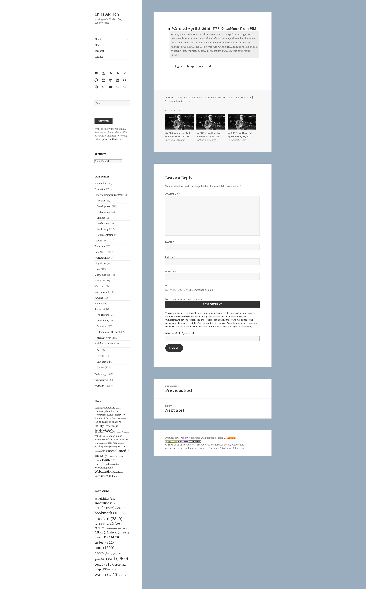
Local (97, 269)
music (122, 440)
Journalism (101, 257)
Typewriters (101, 380)
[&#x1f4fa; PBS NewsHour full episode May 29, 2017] (210, 122)
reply (104, 564)
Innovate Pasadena (121, 432)
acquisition (106, 498)
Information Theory (108, 332)
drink (113, 523)
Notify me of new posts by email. (184, 299)
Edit (99, 350)
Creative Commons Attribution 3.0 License (222, 448)
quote (100, 559)
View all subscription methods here (111, 137)
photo (103, 553)
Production (103, 223)
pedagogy (112, 443)
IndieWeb (100, 252)
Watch (244, 97)
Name (169, 241)
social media (118, 450)
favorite (123, 528)
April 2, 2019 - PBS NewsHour (213, 28)
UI (114, 460)
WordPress (101, 385)
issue (117, 532)
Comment (172, 194)
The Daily (101, 456)
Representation (105, 234)
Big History (103, 314)
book (187, 100)
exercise (113, 528)
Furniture (100, 246)
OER (126, 439)
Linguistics (100, 263)
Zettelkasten (113, 476)
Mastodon (105, 436)
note (104, 547)
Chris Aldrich (107, 14)
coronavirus (100, 414)
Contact (99, 56)
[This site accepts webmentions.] (183, 441)
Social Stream (102, 343)
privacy (105, 446)
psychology (113, 446)
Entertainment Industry (108, 194)
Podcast (99, 297)
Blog (97, 45)
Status (171, 97)
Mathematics (102, 274)
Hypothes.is (111, 426)
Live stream (103, 361)
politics (98, 446)
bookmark (109, 512)
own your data (101, 443)
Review (99, 303)
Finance (101, 217)
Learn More (245, 326)
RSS (104, 451)
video (112, 570)
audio (120, 508)
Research (100, 50)
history (99, 426)
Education (100, 189)
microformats (101, 439)
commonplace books (106, 411)
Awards (101, 200)
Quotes (100, 367)
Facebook (100, 421)
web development (104, 467)
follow (103, 532)
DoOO (119, 418)
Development (104, 206)
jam (99, 537)
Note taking (101, 292)
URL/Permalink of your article (180, 333)
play (117, 553)
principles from (215, 437)
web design (114, 464)
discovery (120, 414)
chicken (100, 524)
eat (101, 528)
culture (111, 414)
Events (100, 356)
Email (170, 256)
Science (99, 309)
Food (97, 240)
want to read (102, 464)
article (105, 507)
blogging (110, 407)
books (118, 408)
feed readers (113, 421)
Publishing (103, 229)
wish (122, 575)
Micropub (113, 439)
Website (170, 271)
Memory (99, 280)
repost (120, 564)
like (111, 537)
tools (98, 460)
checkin (108, 518)
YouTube (100, 476)
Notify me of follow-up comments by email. (190, 289)
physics (121, 443)
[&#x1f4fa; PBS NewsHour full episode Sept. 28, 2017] (179, 122)
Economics (100, 183)
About (98, 39)
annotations (100, 408)
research (98, 451)
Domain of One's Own (105, 418)
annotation (106, 503)
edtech (125, 418)
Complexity (103, 320)
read (117, 558)
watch (106, 574)
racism (122, 446)
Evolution (102, 326)
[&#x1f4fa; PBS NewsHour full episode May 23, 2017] (242, 122)
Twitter (107, 460)
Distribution (103, 212)
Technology (101, 374)
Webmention (104, 471)
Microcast (100, 286)
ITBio (97, 436)
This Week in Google (115, 456)
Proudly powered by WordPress (183, 437)
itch (126, 533)
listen (104, 542)
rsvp (102, 569)
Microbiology (104, 337)
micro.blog (116, 436)
